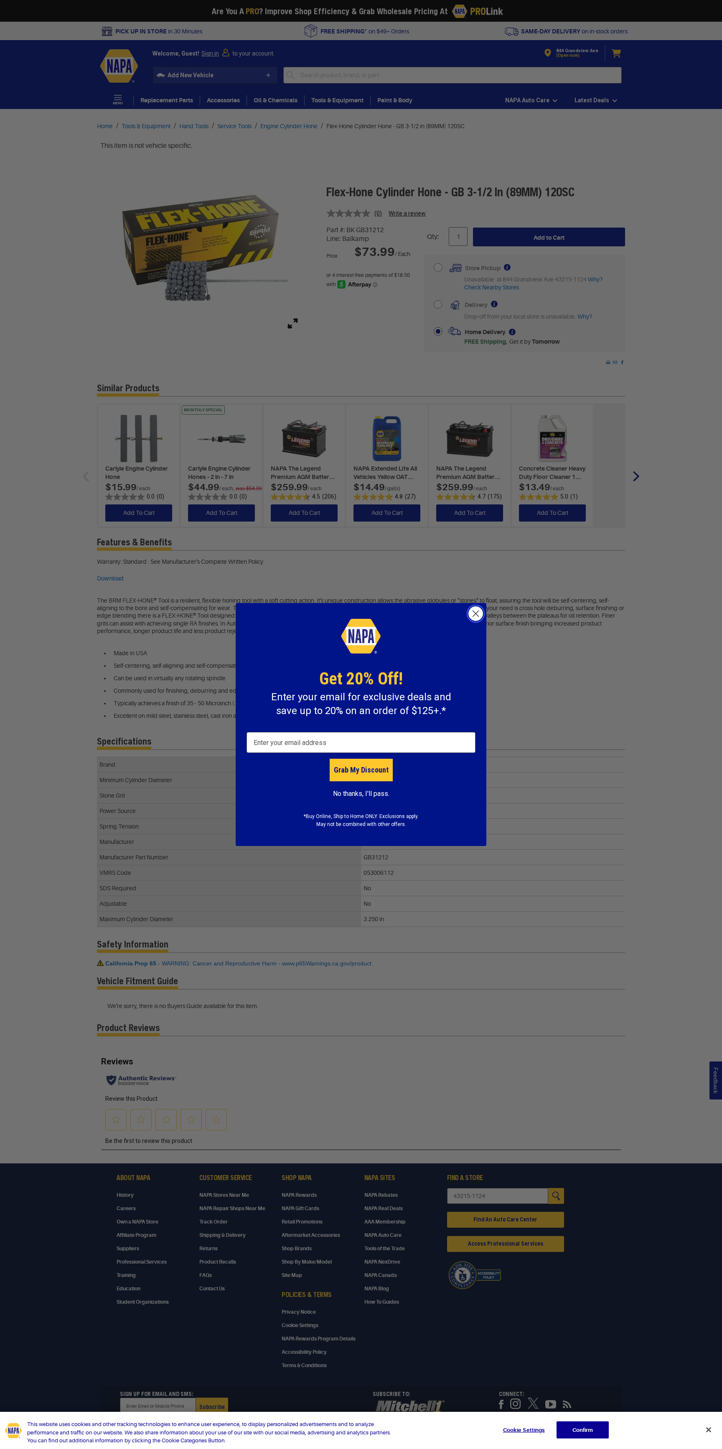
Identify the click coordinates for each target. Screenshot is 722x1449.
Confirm (582, 1429)
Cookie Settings (524, 1429)
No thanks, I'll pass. (361, 794)
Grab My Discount (361, 769)
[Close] (708, 1430)
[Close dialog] (475, 613)
